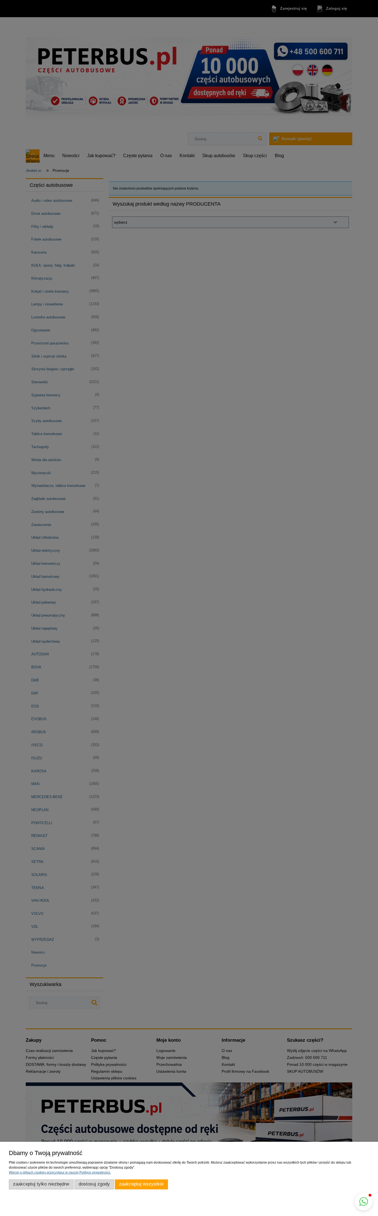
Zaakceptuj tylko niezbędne (41, 1184)
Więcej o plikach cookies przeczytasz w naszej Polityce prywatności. (60, 1172)
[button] (363, 1201)
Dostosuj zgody (94, 1184)
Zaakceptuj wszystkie (141, 1184)
